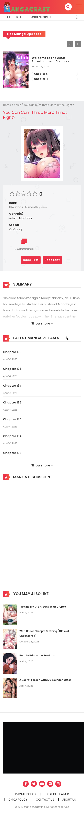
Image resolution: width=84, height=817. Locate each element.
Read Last (52, 260)
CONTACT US (45, 800)
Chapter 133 (12, 453)
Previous (70, 44)
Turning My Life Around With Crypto (42, 606)
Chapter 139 (12, 352)
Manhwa (25, 218)
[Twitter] (34, 784)
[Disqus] (42, 538)
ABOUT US (69, 800)
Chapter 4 (41, 79)
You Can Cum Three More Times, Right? (49, 105)
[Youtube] (42, 784)
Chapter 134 (12, 436)
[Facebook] (26, 784)
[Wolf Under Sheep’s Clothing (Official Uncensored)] (10, 639)
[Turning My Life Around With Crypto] (10, 614)
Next (78, 44)
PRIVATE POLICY (25, 794)
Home (7, 105)
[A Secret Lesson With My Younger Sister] (10, 688)
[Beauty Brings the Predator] (10, 663)
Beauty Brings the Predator (37, 655)
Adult (17, 105)
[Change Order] (67, 338)
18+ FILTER (10, 17)
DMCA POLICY (18, 800)
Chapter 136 (12, 402)
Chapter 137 (12, 386)
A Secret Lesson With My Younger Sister (45, 680)
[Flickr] (50, 784)
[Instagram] (58, 784)
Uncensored (41, 17)
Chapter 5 (41, 73)
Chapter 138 (12, 369)
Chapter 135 (12, 419)
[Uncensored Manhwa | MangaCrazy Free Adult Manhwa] (26, 7)
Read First (31, 260)
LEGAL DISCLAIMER (57, 794)
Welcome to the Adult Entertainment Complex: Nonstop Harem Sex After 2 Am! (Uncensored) (52, 59)
